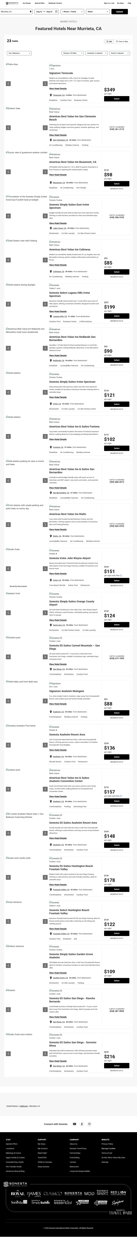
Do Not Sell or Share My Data (113, 1157)
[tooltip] (121, 575)
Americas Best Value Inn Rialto (67, 514)
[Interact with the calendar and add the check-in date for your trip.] (56, 11)
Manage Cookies (108, 1148)
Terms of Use (107, 1153)
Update (119, 11)
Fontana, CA (58, 447)
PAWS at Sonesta (45, 1162)
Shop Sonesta (43, 1167)
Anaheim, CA (58, 712)
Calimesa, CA (58, 271)
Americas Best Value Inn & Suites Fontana (74, 426)
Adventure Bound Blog (15, 1171)
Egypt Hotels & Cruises (15, 1157)
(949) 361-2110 (117, 129)
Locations (10, 1148)
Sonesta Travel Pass (78, 1148)
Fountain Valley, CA (61, 890)
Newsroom (74, 1167)
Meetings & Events (55, 3)
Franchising (74, 1157)
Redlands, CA (58, 360)
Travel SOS (42, 1157)
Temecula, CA (59, 95)
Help (129, 3)
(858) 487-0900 (117, 1011)
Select (116, 99)
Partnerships (75, 1153)
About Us (73, 1144)
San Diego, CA (59, 669)
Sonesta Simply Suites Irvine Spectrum (72, 381)
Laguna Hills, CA (60, 316)
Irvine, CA (57, 404)
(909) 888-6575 (117, 482)
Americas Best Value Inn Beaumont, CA (72, 162)
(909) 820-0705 (117, 526)
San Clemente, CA (60, 140)
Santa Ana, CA (59, 625)
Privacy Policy (107, 1144)
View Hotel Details (58, 88)
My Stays (120, 3)
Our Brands (27, 3)
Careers (73, 1162)
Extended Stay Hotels (15, 1162)
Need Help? (42, 1153)
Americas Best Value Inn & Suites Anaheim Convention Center (69, 779)
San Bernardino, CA (61, 493)
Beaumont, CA (59, 183)
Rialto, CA (57, 536)
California (24, 1106)
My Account (43, 1148)
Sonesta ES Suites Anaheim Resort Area (73, 822)
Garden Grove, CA (60, 978)
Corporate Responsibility (80, 1171)
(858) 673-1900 (117, 658)
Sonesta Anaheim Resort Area (67, 734)
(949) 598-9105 (117, 217)
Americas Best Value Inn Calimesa (69, 249)
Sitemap (105, 1162)
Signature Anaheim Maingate (66, 691)
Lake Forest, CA (59, 228)
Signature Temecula (61, 73)
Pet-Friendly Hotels (14, 1167)
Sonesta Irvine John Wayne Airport (70, 558)
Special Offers (40, 3)
